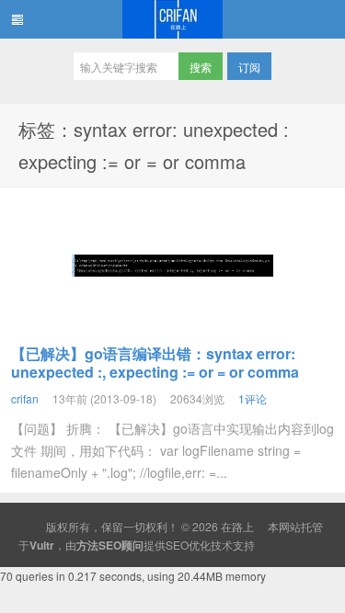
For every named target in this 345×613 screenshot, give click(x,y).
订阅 (249, 66)
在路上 (172, 19)
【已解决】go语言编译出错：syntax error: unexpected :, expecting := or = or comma (155, 362)
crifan (25, 398)
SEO (177, 544)
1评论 (252, 398)
